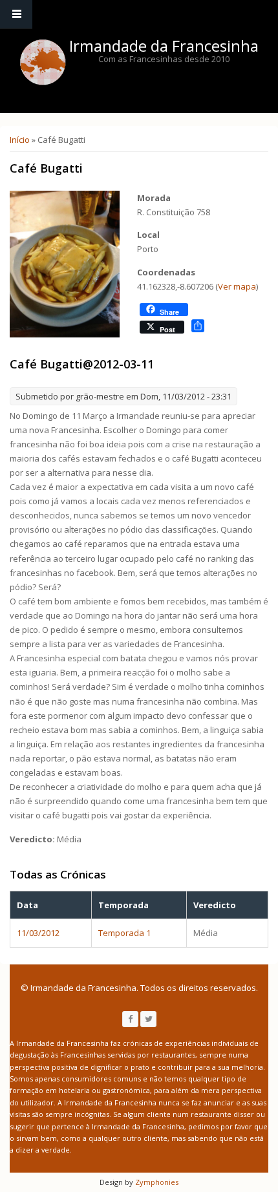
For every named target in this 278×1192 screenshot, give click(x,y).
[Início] (42, 62)
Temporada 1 (124, 933)
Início (20, 139)
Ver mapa (237, 286)
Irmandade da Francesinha (164, 45)
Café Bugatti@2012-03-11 (82, 364)
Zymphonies (155, 1182)
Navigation (16, 14)
